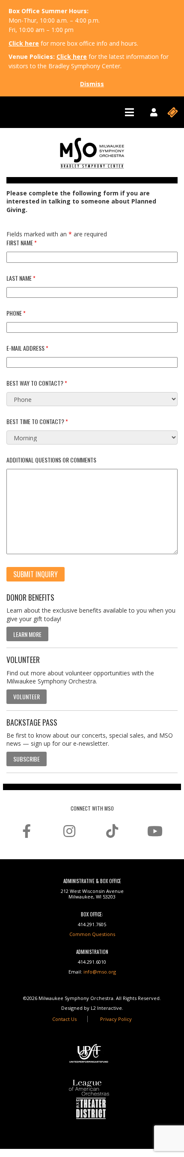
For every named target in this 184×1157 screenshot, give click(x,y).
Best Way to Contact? (36, 382)
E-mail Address (27, 347)
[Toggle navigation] (129, 112)
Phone (16, 312)
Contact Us (64, 1019)
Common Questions (92, 934)
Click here (24, 43)
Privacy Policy (116, 1019)
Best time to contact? (37, 421)
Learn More (27, 634)
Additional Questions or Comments (51, 459)
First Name (21, 242)
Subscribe (26, 758)
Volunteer (26, 696)
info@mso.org (99, 971)
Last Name (21, 277)
